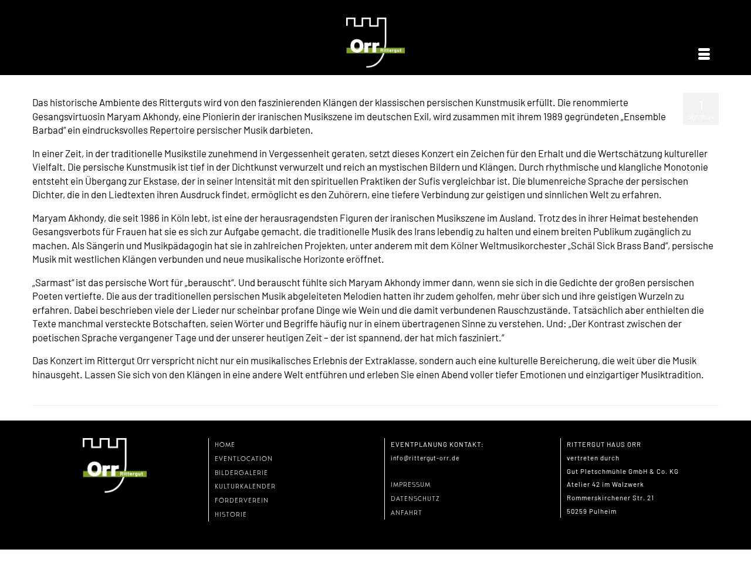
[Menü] (704, 54)
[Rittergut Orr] (375, 43)
